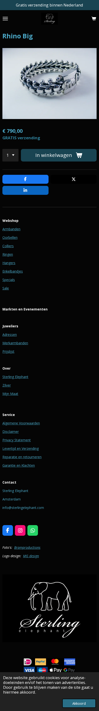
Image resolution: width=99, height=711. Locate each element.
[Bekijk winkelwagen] (93, 18)
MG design (31, 556)
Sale (5, 288)
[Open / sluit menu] (5, 18)
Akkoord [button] (79, 703)
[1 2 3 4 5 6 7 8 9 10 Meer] (10, 155)
